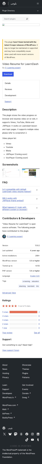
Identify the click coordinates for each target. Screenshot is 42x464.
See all (37, 333)
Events (25, 389)
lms (37, 286)
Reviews (8, 89)
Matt (5, 409)
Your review (7, 333)
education (35, 281)
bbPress (7, 413)
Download (8, 74)
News (4, 369)
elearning (22, 286)
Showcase (26, 365)
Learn (4, 385)
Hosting (5, 373)
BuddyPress (8, 417)
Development (10, 95)
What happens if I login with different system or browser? (14, 208)
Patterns (26, 377)
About (4, 365)
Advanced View (9, 293)
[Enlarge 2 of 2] (36, 171)
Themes (25, 369)
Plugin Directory (8, 11)
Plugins (25, 373)
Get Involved (27, 385)
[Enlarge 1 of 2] (17, 171)
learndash (31, 286)
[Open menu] (38, 3)
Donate (26, 393)
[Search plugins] (27, 19)
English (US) (35, 276)
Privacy (5, 377)
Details (8, 83)
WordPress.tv (9, 397)
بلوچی (10, 428)
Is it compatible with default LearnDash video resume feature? (16, 190)
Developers (7, 393)
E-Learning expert (13, 68)
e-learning (26, 281)
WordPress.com (10, 405)
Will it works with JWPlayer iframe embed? (13, 199)
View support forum (10, 350)
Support (8, 101)
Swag (25, 397)
